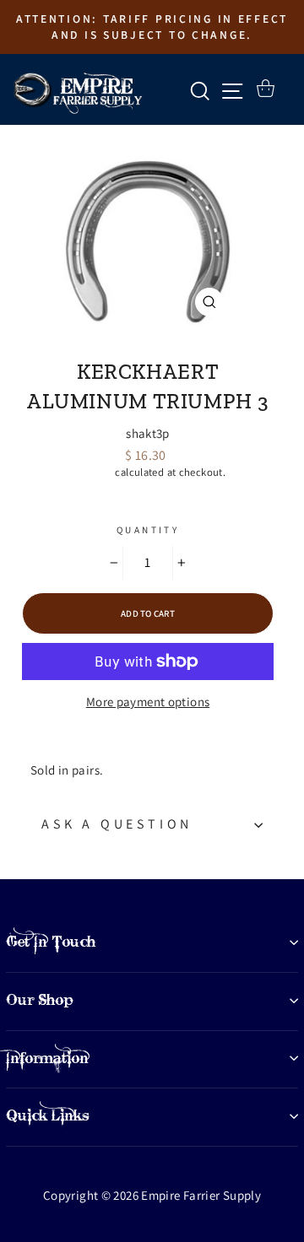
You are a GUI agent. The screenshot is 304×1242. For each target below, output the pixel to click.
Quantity (148, 530)
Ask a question (117, 824)
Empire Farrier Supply (148, 343)
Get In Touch (50, 941)
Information (47, 1058)
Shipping (91, 472)
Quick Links (48, 1115)
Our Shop (39, 999)
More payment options (148, 702)
